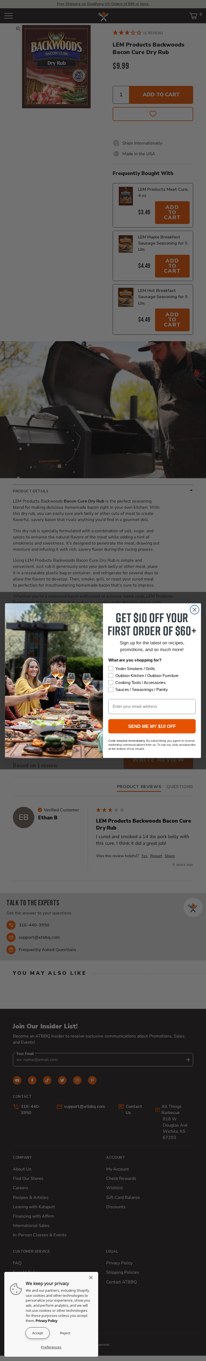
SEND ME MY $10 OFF (152, 726)
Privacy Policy (46, 1320)
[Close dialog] (194, 609)
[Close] (92, 1277)
